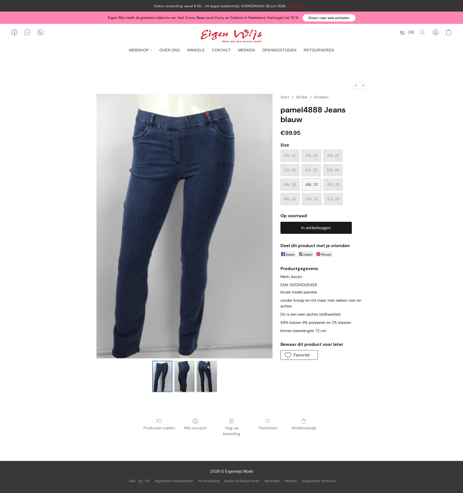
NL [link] (140, 481)
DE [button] (411, 32)
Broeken (321, 97)
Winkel (301, 97)
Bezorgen (272, 481)
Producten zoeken (159, 428)
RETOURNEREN (319, 50)
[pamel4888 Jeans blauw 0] (162, 376)
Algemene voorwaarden (174, 481)
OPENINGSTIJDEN (279, 50)
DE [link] (147, 481)
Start (284, 97)
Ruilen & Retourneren (242, 481)
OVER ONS (169, 50)
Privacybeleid (209, 481)
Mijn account (195, 428)
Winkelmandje (304, 428)
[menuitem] (356, 85)
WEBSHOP (139, 50)
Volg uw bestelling (231, 430)
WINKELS (196, 50)
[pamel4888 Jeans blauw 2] (207, 376)
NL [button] (402, 32)
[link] (298, 6)
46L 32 (311, 184)
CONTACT (221, 50)
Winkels (291, 481)
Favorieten (268, 428)
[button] (329, 17)
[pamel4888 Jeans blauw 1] (184, 376)
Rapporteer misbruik (319, 481)
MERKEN (246, 50)
